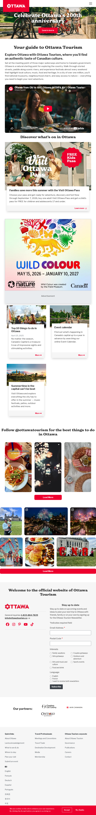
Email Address (56, 628)
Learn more (48, 30)
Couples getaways (80, 653)
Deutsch (8, 780)
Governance (70, 743)
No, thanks (80, 810)
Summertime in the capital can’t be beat (23, 387)
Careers (68, 752)
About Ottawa (10, 738)
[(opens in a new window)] (48, 166)
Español (8, 785)
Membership (40, 757)
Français (8, 776)
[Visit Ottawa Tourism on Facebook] (7, 625)
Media (37, 752)
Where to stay (10, 752)
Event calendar (63, 327)
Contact (68, 757)
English (55, 676)
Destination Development (45, 748)
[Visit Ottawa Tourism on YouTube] (26, 625)
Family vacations (58, 653)
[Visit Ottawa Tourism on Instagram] (13, 625)
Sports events (78, 662)
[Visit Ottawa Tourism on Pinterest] (19, 625)
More (37, 355)
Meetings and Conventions (45, 738)
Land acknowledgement (14, 743)
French (55, 679)
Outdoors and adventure (78, 657)
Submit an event (11, 761)
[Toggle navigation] (90, 3)
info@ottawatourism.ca (16, 618)
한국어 (7, 799)
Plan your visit (10, 757)
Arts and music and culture (59, 663)
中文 (6, 803)
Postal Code (55, 638)
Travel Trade (40, 743)
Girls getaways (58, 656)
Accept (67, 810)
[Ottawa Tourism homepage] (16, 6)
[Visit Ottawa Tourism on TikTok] (32, 625)
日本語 (7, 794)
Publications (70, 748)
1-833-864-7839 (29, 615)
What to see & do (12, 748)
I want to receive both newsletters (65, 681)
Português (9, 789)
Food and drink (58, 668)
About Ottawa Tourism (74, 738)
